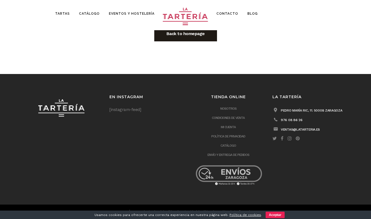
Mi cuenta (228, 127)
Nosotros (228, 108)
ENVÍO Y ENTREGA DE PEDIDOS (228, 155)
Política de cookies (245, 215)
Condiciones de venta (228, 118)
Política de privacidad (228, 136)
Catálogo (228, 145)
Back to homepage (185, 33)
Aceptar (275, 215)
